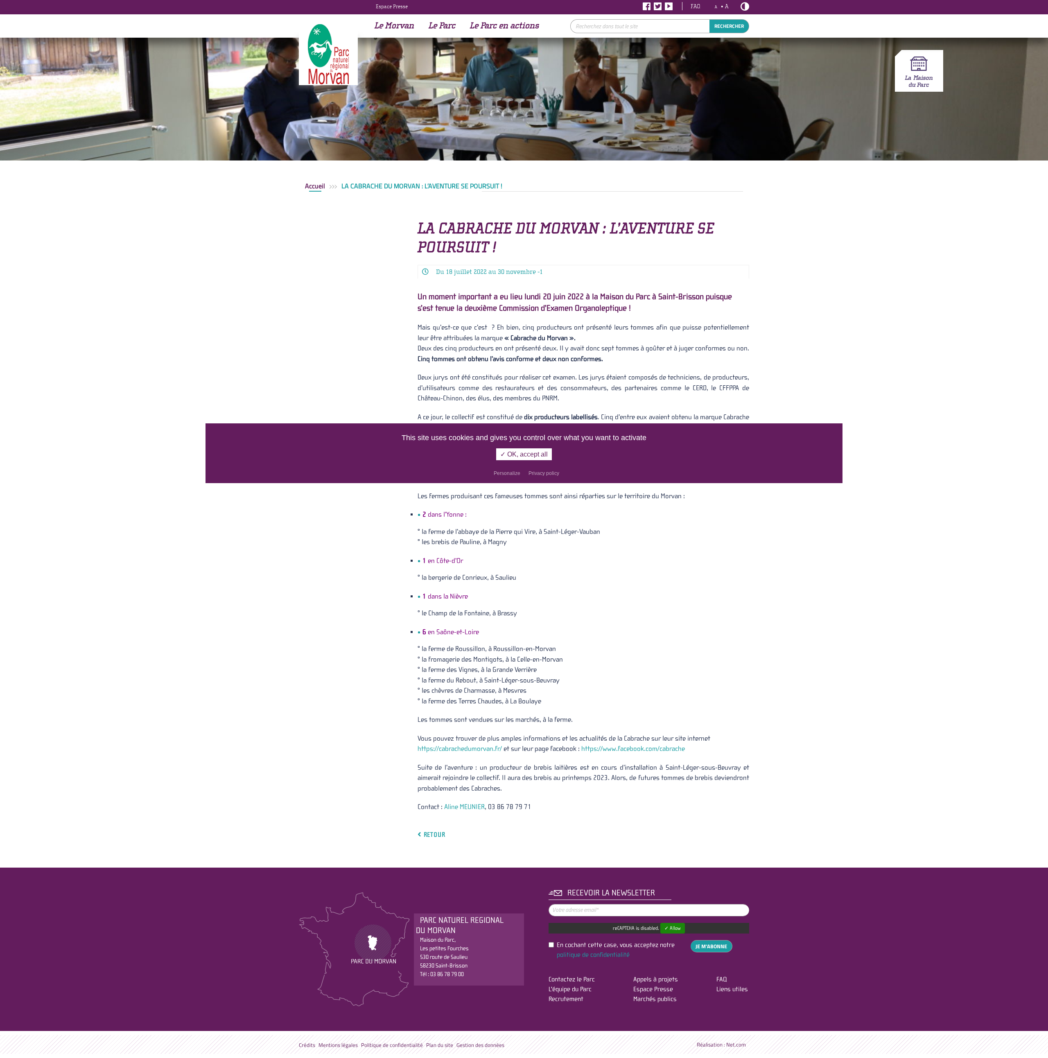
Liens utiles (732, 989)
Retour (433, 833)
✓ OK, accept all (524, 454)
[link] (460, 749)
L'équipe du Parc (570, 989)
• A (721, 6)
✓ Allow (672, 928)
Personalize (507, 473)
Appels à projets (655, 979)
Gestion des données (480, 1045)
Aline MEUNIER (464, 807)
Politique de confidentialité (392, 1045)
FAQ (695, 6)
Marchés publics (655, 999)
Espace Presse (392, 6)
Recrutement (566, 999)
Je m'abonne (711, 946)
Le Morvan (394, 25)
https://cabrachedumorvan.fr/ (460, 749)
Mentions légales (338, 1045)
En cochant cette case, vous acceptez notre (616, 950)
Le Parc (441, 25)
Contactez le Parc (572, 979)
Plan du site (439, 1045)
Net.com (736, 1045)
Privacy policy (544, 473)
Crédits (307, 1045)
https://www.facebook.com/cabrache (633, 749)
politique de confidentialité (593, 955)
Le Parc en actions (504, 25)
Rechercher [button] (729, 26)
